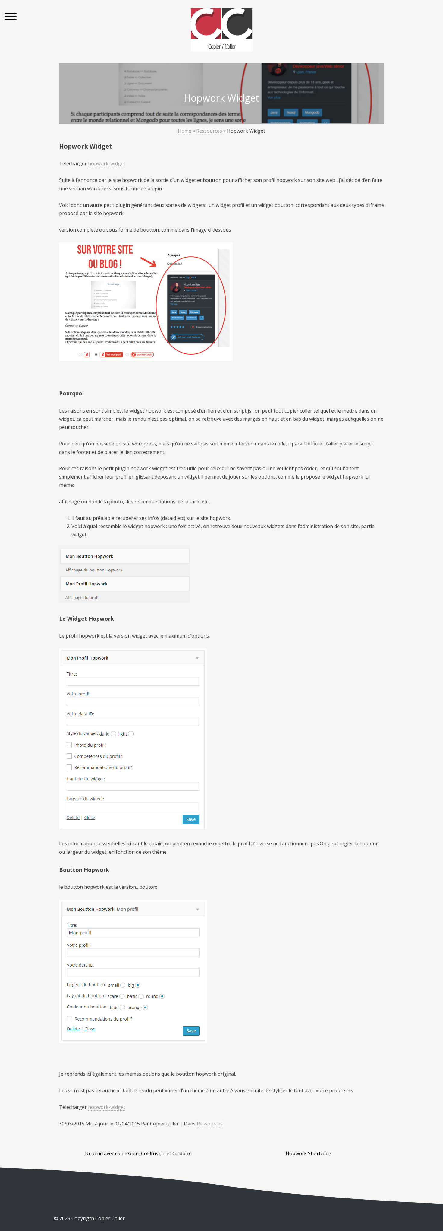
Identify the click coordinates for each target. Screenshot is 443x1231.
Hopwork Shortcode (308, 1153)
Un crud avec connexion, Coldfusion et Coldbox (138, 1153)
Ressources (209, 131)
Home (184, 131)
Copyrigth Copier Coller (97, 1218)
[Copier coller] (222, 31)
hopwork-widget (106, 163)
